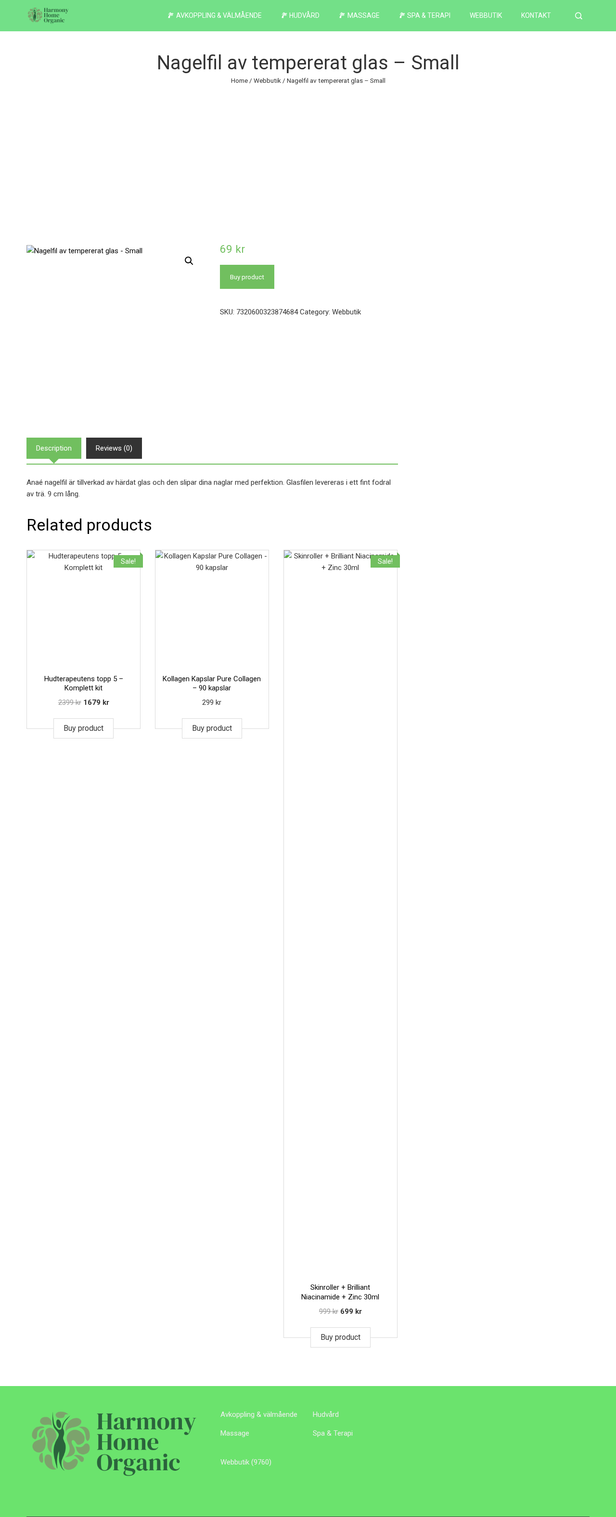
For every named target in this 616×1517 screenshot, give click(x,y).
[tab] (53, 448)
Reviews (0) (114, 448)
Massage (234, 1433)
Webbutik (486, 15)
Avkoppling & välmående (258, 1414)
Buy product (247, 277)
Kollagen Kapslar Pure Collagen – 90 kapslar (212, 683)
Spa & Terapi (333, 1433)
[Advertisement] (308, 158)
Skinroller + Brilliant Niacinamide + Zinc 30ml (340, 1292)
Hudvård (326, 1414)
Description (54, 448)
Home (239, 80)
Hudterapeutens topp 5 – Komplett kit (83, 683)
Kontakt (536, 15)
